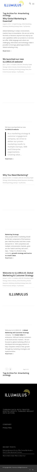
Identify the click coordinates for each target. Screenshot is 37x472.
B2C (21, 64)
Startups (14, 72)
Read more (6, 51)
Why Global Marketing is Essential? (14, 19)
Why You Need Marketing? (15, 175)
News (20, 26)
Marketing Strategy (14, 26)
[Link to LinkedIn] (32, 469)
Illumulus (27, 26)
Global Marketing (26, 24)
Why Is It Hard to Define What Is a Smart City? (14, 455)
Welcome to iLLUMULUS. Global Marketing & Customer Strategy (18, 274)
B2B (18, 64)
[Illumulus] (15, 4)
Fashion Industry (12, 67)
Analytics (14, 64)
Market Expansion (22, 180)
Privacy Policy (7, 428)
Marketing (5, 26)
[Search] (29, 4)
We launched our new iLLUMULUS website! (13, 60)
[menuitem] (29, 4)
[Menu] (33, 4)
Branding (25, 64)
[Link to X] (30, 469)
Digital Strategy (17, 24)
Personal (8, 72)
